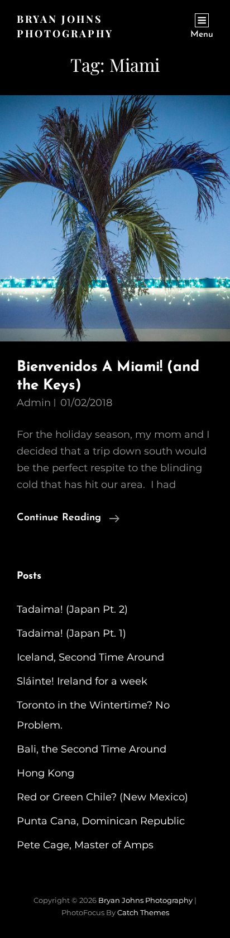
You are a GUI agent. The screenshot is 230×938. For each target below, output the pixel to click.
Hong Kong (45, 773)
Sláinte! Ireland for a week (82, 681)
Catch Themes (143, 912)
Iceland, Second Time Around (90, 657)
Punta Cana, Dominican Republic (101, 821)
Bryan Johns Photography (145, 900)
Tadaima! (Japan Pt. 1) (71, 633)
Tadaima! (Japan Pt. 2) (72, 609)
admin (34, 403)
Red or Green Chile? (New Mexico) (102, 797)
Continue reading (68, 519)
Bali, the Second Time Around (91, 749)
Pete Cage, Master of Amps (85, 845)
